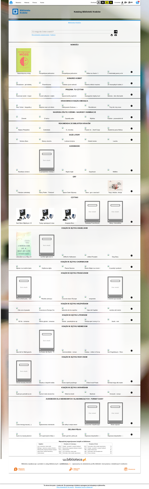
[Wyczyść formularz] (111, 35)
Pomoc (35, 2)
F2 (130, 2)
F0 (122, 2)
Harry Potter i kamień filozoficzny (45, 451)
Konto (42, 2)
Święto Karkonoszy (92, 449)
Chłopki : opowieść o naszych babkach (72, 446)
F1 (126, 2)
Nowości (18, 2)
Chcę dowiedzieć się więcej (65, 487)
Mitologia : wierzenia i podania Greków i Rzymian (49, 448)
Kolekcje (52, 35)
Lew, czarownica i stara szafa (44, 446)
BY (111, 2)
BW (103, 2)
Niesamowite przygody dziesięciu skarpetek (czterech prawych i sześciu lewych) (56, 449)
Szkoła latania (41, 453)
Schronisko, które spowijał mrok (95, 451)
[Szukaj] (115, 31)
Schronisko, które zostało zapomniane (71, 453)
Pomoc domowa (91, 453)
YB (107, 2)
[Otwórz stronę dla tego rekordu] (24, 60)
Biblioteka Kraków (74, 23)
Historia (26, 2)
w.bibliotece (65, 464)
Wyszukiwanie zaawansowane (40, 35)
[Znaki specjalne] (115, 35)
